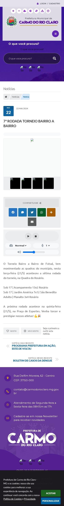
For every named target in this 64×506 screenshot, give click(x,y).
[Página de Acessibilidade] (48, 11)
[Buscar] (54, 58)
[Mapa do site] (42, 11)
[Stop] (35, 236)
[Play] (28, 236)
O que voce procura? (32, 49)
